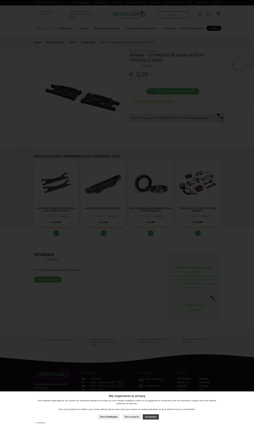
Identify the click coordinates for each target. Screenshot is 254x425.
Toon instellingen (108, 417)
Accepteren (151, 417)
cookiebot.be (41, 423)
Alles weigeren (132, 417)
